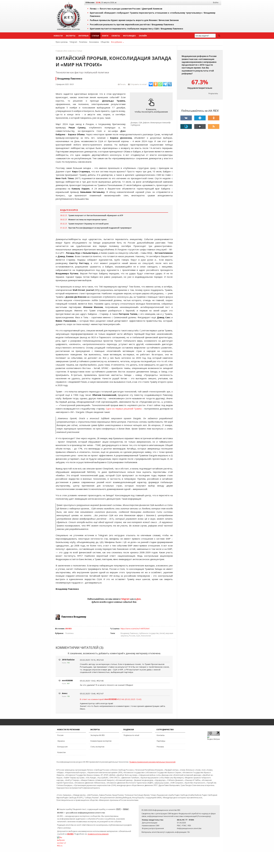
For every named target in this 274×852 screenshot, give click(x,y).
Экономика (94, 42)
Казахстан (61, 752)
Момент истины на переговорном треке (87, 219)
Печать (122, 84)
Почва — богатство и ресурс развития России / (126, 8)
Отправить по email (138, 84)
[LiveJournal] (186, 126)
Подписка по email (131, 735)
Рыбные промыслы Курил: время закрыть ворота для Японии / (134, 20)
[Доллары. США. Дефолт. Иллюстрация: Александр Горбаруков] (152, 106)
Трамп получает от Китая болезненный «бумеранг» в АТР (95, 215)
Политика (83, 42)
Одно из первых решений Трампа (124, 408)
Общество (105, 42)
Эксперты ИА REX (97, 735)
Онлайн (143, 36)
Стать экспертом (97, 746)
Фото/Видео (129, 36)
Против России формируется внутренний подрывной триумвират (100, 228)
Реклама (160, 746)
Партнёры (161, 741)
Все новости (69, 51)
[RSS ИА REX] (213, 126)
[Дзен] (200, 126)
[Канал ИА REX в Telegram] (200, 118)
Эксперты (70, 36)
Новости (58, 36)
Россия (132, 636)
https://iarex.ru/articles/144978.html (135, 628)
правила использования (98, 834)
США (138, 636)
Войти (215, 2)
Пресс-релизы (62, 42)
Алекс (65, 693)
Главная (59, 51)
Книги (105, 36)
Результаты (213, 93)
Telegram (73, 42)
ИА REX (68, 628)
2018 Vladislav (68, 659)
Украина (61, 741)
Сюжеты (115, 36)
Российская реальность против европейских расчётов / (132, 24)
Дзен (138, 598)
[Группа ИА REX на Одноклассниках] (213, 118)
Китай (162, 633)
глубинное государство (149, 633)
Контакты (161, 735)
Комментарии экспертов (100, 741)
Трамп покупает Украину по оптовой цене (88, 223)
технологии (146, 636)
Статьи (95, 36)
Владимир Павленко (129, 633)
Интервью (83, 36)
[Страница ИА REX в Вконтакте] (186, 118)
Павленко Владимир (73, 616)
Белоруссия (62, 746)
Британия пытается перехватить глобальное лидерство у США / (136, 28)
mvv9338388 (67, 680)
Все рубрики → (117, 42)
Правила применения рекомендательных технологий (152, 762)
